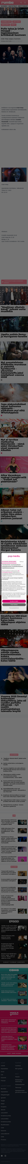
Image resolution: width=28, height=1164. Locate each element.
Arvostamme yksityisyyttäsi (9, 561)
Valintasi (22, 561)
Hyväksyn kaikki (14, 601)
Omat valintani (14, 604)
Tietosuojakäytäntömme (14, 608)
